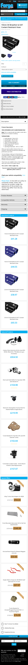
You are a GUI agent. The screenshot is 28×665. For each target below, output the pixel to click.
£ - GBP (9, 1)
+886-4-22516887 (22, 1)
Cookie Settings (22, 654)
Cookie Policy (17, 661)
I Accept (22, 651)
